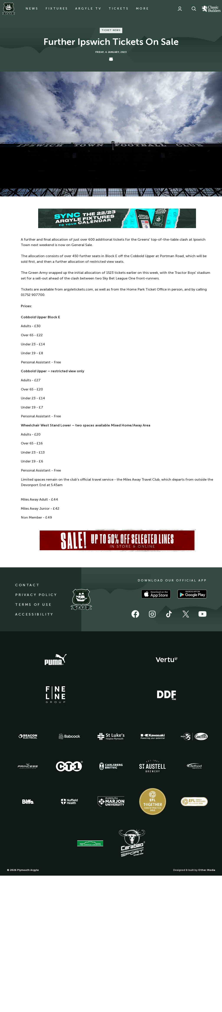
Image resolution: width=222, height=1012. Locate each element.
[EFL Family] (194, 801)
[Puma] (55, 659)
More (142, 8)
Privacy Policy (36, 595)
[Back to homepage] (8, 8)
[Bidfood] (194, 766)
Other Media (206, 870)
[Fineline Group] (55, 694)
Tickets (119, 8)
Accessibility (34, 614)
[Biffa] (27, 801)
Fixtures (57, 8)
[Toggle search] (193, 8)
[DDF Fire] (166, 694)
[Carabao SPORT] (131, 843)
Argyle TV (88, 8)
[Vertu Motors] (166, 660)
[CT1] (69, 766)
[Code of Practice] (152, 801)
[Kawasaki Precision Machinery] (152, 736)
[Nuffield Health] (69, 801)
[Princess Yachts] (27, 766)
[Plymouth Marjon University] (111, 801)
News (32, 8)
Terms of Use (33, 604)
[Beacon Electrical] (27, 736)
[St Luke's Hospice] (111, 736)
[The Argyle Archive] (90, 843)
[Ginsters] (194, 736)
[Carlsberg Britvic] (111, 766)
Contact (27, 585)
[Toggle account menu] (179, 8)
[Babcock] (69, 736)
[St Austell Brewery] (152, 766)
